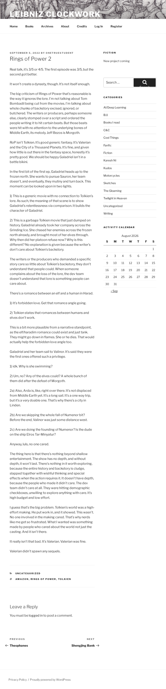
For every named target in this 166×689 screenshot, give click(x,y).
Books (29, 26)
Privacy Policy (18, 679)
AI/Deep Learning (114, 107)
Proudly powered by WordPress (50, 679)
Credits (82, 26)
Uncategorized (28, 573)
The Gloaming (112, 190)
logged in (36, 615)
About (65, 26)
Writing (108, 213)
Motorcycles (111, 175)
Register (116, 26)
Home (14, 26)
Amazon (22, 579)
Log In (99, 26)
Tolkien (64, 579)
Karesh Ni (109, 160)
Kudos (107, 168)
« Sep (114, 291)
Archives (47, 26)
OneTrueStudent (60, 53)
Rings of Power (43, 579)
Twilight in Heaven (115, 198)
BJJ (105, 115)
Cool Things (111, 137)
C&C (106, 130)
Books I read (111, 122)
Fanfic (107, 145)
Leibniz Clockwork (55, 14)
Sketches (109, 183)
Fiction (107, 153)
